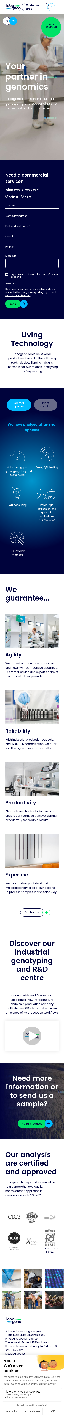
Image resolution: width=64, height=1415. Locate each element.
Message (10, 255)
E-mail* (10, 236)
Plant (27, 196)
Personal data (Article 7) (18, 295)
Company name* (16, 216)
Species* (10, 205)
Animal (13, 196)
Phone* (9, 246)
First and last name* (17, 226)
